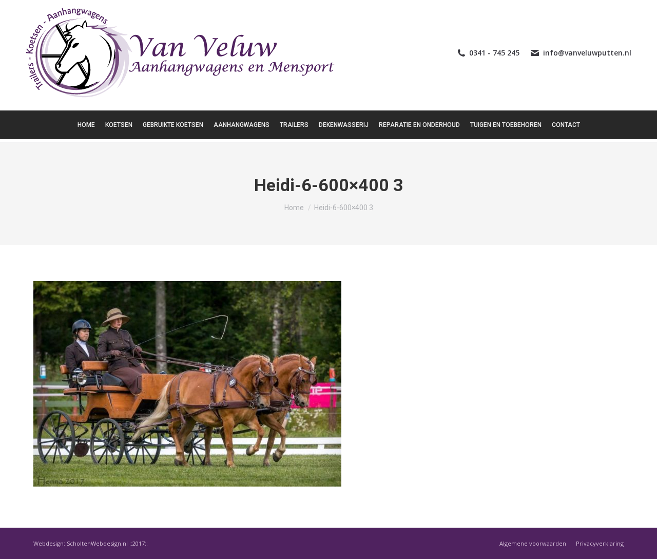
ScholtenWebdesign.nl (98, 543)
